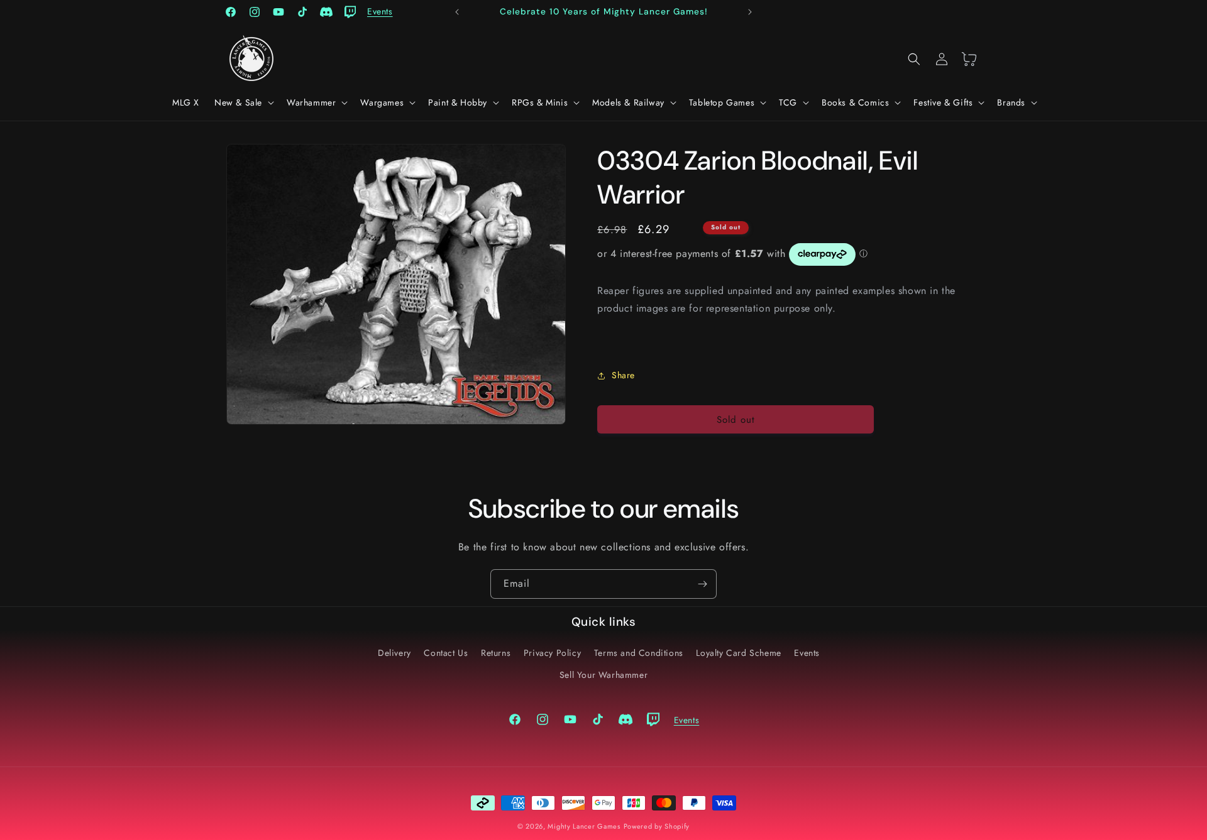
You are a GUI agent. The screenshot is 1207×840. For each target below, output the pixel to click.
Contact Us (446, 652)
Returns (495, 652)
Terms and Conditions (638, 652)
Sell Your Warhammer (603, 674)
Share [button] (623, 375)
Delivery (394, 652)
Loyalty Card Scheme (738, 652)
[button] (243, 102)
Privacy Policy (552, 652)
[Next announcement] (750, 12)
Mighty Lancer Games (584, 826)
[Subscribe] (702, 584)
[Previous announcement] (457, 12)
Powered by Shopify (657, 826)
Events (807, 652)
